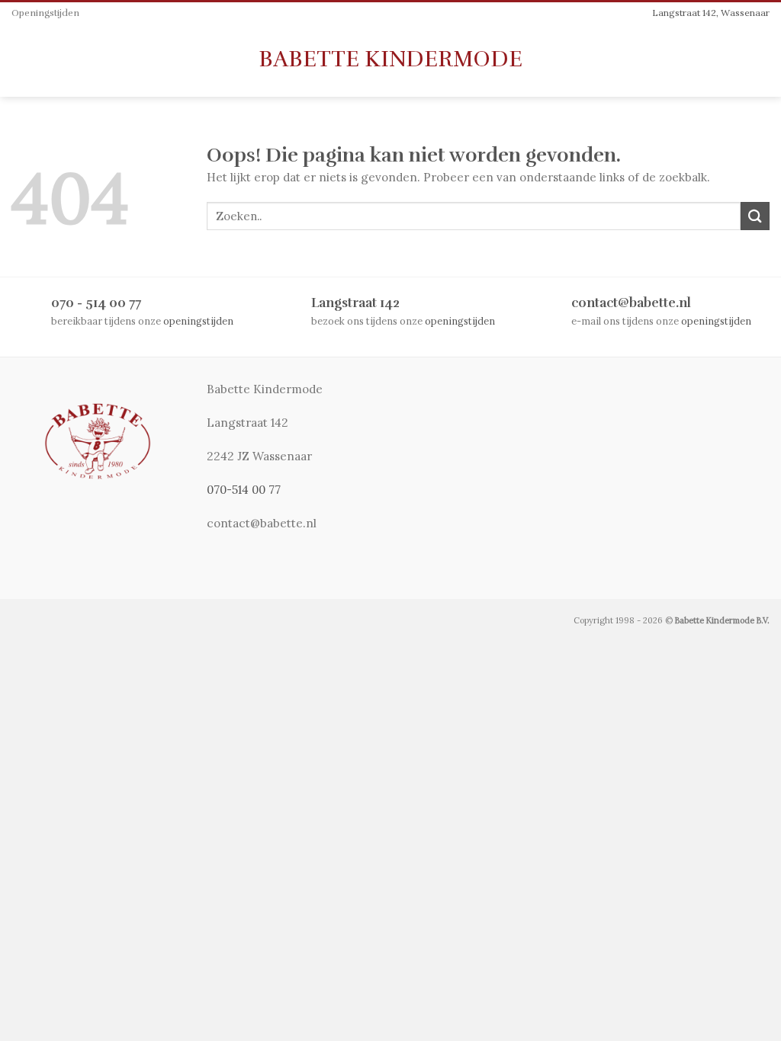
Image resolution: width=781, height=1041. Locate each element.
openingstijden (198, 321)
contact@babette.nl (631, 303)
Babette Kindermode (390, 60)
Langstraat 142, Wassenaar (711, 12)
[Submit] (755, 216)
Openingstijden (45, 13)
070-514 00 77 (244, 489)
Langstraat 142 (355, 303)
